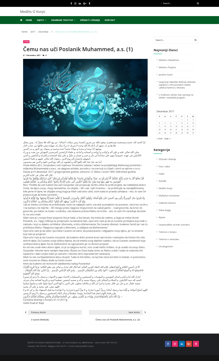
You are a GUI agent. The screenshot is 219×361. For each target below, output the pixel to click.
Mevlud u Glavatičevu (169, 60)
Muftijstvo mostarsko (169, 195)
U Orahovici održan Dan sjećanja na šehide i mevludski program (176, 96)
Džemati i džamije (90, 20)
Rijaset (162, 217)
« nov (160, 138)
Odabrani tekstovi (62, 20)
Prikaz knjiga (165, 210)
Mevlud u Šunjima (167, 67)
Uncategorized (166, 246)
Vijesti (40, 20)
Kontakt (110, 20)
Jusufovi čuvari (166, 74)
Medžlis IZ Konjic (32, 11)
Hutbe (26, 42)
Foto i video (164, 166)
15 (182, 126)
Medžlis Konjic (166, 188)
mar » (167, 138)
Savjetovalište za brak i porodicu (174, 224)
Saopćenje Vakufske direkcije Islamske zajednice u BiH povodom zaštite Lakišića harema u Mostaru (177, 85)
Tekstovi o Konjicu (168, 232)
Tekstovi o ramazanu (169, 239)
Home (29, 20)
